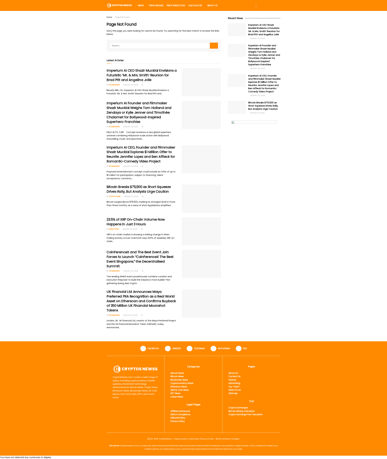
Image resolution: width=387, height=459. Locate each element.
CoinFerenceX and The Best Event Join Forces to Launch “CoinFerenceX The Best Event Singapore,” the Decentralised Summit (140, 259)
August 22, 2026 (130, 85)
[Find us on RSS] (279, 5)
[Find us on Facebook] (260, 5)
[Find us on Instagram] (275, 5)
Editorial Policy (178, 417)
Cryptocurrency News (182, 383)
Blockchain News (179, 379)
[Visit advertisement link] (254, 139)
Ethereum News (179, 386)
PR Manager (114, 85)
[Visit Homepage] (119, 5)
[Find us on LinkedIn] (265, 5)
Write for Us (235, 389)
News (141, 5)
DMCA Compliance (180, 414)
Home (109, 17)
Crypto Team (114, 196)
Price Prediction (176, 5)
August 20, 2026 (129, 229)
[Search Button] (251, 5)
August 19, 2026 (130, 315)
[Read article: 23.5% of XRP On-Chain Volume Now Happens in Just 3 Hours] (201, 231)
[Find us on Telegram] (270, 5)
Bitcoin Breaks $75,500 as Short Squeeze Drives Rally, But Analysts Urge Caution (139, 189)
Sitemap (233, 393)
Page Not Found (122, 17)
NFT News (175, 393)
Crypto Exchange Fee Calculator (246, 414)
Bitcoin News (177, 376)
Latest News (177, 396)
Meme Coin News (180, 389)
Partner (232, 379)
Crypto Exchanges (238, 407)
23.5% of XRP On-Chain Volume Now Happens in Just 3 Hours (136, 221)
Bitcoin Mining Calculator (242, 411)
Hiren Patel (114, 229)
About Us (212, 5)
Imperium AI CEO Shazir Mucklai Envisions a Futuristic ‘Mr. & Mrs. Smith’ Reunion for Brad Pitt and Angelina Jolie (142, 75)
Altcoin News (177, 373)
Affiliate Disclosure (180, 411)
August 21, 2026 (131, 196)
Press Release (156, 5)
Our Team (234, 386)
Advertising (234, 383)
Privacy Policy (178, 421)
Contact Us (235, 376)
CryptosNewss (165, 439)
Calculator (195, 5)
